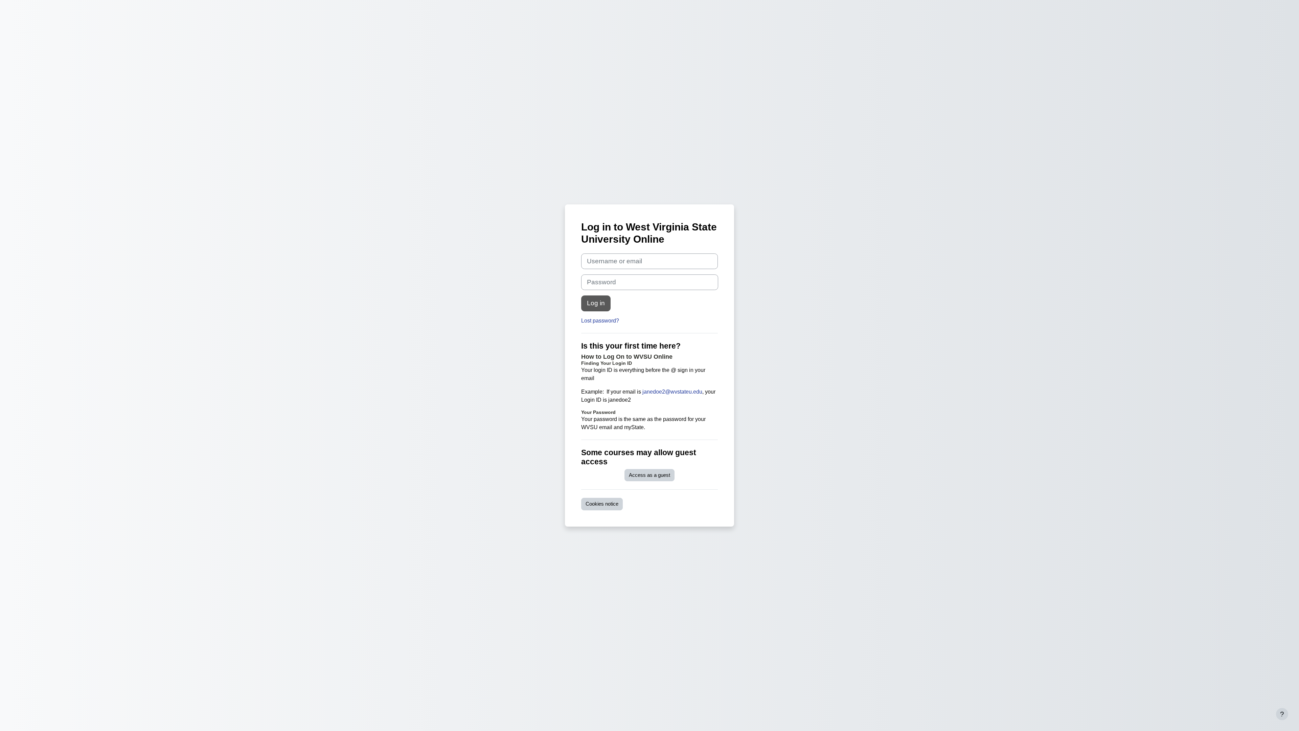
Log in (596, 303)
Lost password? (600, 321)
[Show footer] (1282, 714)
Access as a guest (649, 475)
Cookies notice (602, 504)
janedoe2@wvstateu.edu (672, 392)
